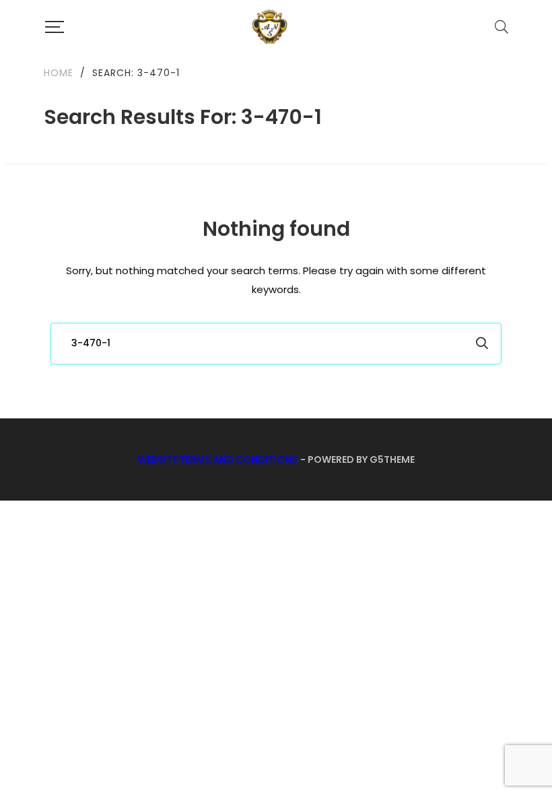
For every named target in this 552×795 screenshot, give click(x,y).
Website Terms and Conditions (217, 459)
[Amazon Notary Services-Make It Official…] (269, 27)
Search (482, 343)
